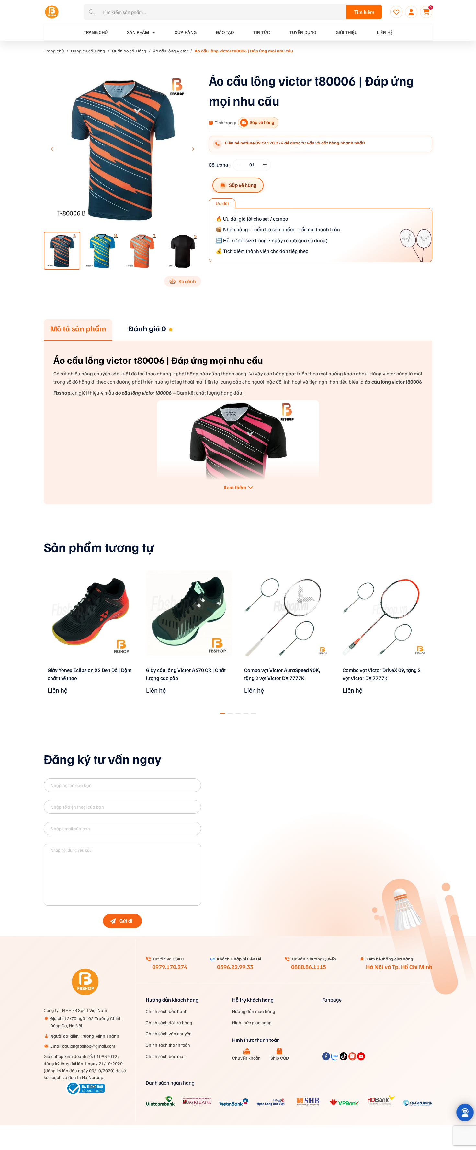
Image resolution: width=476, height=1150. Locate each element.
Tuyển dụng (302, 32)
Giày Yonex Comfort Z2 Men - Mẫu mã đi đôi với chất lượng (384, 674)
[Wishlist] (396, 12)
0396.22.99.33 (235, 966)
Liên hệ (385, 32)
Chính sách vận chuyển (169, 1033)
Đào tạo (225, 32)
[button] (192, 149)
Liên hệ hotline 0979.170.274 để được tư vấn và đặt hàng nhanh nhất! (295, 142)
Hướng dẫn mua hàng (253, 1011)
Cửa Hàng (186, 32)
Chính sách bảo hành (166, 1011)
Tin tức (261, 32)
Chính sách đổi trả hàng (169, 1022)
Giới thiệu (346, 32)
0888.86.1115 (308, 966)
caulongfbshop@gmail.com (82, 1046)
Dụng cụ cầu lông (88, 50)
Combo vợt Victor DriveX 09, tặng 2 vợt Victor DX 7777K (283, 674)
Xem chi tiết (90, 664)
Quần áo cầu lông (129, 50)
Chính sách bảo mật (165, 1056)
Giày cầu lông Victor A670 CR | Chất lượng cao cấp (87, 674)
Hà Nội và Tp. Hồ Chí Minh (399, 966)
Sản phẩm (138, 32)
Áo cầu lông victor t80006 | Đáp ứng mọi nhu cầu (244, 50)
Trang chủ (54, 50)
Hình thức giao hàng (252, 1022)
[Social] (326, 1058)
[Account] (411, 12)
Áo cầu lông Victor (170, 50)
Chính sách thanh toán (168, 1045)
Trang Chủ (96, 32)
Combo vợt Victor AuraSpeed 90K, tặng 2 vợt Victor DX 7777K (184, 674)
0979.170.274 (169, 966)
